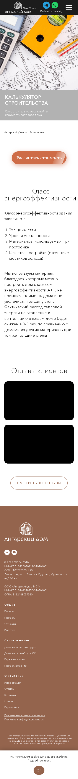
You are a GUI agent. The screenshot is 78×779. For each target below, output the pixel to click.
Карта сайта (11, 707)
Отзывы (9, 688)
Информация (12, 682)
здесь (47, 760)
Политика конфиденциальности (24, 719)
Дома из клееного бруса (20, 647)
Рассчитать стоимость (39, 157)
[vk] (7, 552)
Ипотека (9, 630)
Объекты (10, 623)
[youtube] (14, 552)
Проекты (10, 617)
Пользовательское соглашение (24, 715)
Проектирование (15, 665)
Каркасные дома (15, 659)
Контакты (10, 695)
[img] (21, 8)
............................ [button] (49, 12)
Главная (9, 611)
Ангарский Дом (14, 132)
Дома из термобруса (17, 653)
